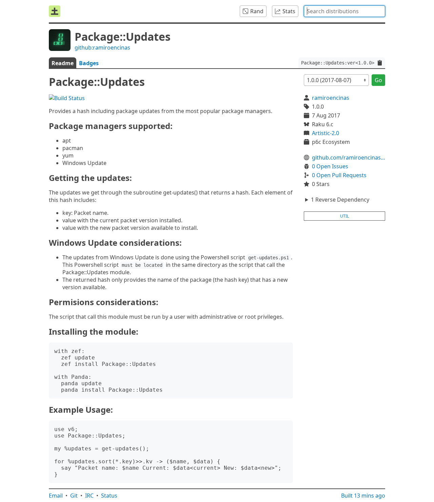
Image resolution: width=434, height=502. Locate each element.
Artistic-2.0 (325, 133)
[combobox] (344, 11)
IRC (89, 495)
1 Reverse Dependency (340, 199)
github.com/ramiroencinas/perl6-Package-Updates (348, 157)
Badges (89, 63)
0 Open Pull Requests (339, 175)
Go (378, 80)
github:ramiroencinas (102, 47)
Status (109, 495)
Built (363, 495)
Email (56, 495)
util (344, 216)
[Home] (54, 11)
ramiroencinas (330, 97)
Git (74, 495)
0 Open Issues (330, 166)
